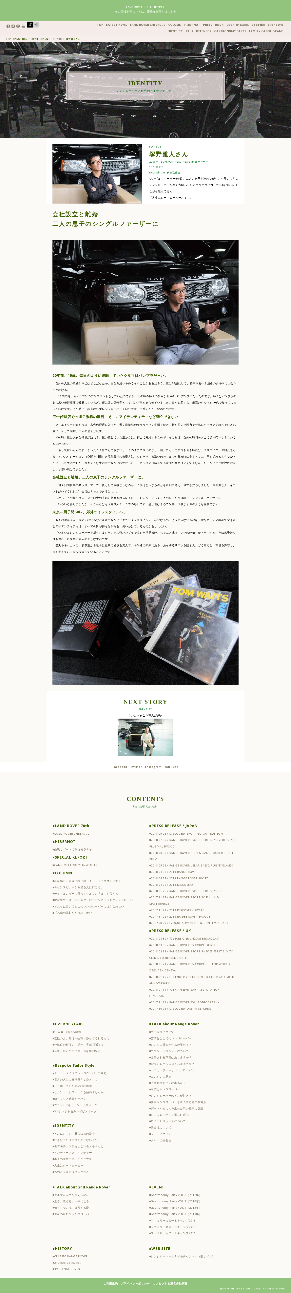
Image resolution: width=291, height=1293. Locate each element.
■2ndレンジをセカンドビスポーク (74, 1105)
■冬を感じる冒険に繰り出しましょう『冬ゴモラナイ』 (88, 881)
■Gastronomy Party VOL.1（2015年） (175, 1207)
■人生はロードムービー (67, 1165)
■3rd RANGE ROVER (66, 1269)
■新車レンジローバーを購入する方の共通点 (177, 1102)
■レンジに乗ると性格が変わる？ (170, 1044)
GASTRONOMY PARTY (230, 31)
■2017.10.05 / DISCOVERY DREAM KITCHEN (180, 1008)
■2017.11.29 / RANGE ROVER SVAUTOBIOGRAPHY (184, 1002)
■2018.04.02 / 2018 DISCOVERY (171, 884)
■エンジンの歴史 (160, 1076)
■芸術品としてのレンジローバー (170, 1038)
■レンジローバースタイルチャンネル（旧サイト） (182, 1256)
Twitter (136, 767)
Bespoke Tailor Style (268, 25)
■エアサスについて (161, 1032)
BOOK (219, 25)
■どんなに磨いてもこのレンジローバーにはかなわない (88, 906)
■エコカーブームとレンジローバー (172, 1070)
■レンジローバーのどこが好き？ (170, 1095)
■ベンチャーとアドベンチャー (72, 1152)
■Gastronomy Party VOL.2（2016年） (175, 1201)
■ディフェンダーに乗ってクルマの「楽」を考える (85, 893)
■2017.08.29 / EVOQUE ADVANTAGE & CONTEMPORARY (188, 923)
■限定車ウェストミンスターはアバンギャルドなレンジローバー (94, 900)
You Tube (172, 767)
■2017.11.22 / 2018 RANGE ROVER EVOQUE (179, 916)
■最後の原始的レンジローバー (72, 1214)
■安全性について (160, 1127)
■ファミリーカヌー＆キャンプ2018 (172, 1220)
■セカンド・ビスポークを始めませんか (78, 1092)
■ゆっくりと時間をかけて (69, 1099)
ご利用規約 (110, 1283)
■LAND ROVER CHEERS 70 (70, 833)
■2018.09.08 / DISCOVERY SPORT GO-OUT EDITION (186, 833)
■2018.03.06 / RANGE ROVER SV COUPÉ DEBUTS (183, 945)
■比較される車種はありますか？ (170, 1057)
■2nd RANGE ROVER (66, 1262)
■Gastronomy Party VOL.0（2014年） (175, 1214)
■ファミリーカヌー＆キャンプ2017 (172, 1227)
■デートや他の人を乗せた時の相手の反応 (176, 1108)
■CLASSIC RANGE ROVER (70, 1256)
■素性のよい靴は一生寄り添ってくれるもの (80, 1038)
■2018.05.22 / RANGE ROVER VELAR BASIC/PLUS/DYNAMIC (191, 865)
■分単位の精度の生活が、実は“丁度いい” (79, 1044)
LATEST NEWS (116, 25)
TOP (100, 25)
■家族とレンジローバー (164, 1089)
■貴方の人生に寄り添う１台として (75, 1079)
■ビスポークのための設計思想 (72, 1086)
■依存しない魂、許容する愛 (70, 1207)
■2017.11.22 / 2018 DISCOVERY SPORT (176, 910)
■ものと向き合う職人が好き (70, 1172)
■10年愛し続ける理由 (66, 1032)
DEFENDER (203, 31)
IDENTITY (175, 31)
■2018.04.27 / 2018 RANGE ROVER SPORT (178, 878)
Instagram (153, 767)
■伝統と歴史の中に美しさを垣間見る (76, 1051)
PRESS (207, 25)
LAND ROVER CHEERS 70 (147, 25)
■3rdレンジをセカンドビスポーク (74, 1111)
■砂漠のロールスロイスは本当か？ (172, 1063)
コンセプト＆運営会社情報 (170, 1283)
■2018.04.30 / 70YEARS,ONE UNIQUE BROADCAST (184, 938)
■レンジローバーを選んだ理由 (169, 1115)
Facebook (119, 767)
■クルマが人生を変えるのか (70, 1195)
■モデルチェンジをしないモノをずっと (78, 1146)
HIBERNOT (192, 25)
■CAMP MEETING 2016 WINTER (75, 865)
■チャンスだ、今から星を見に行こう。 (78, 887)
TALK (189, 31)
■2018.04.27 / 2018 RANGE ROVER (173, 872)
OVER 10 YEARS (237, 25)
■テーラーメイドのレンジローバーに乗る (79, 1073)
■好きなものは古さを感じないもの (75, 1140)
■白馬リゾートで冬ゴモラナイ (72, 849)
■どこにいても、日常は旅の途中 (73, 1133)
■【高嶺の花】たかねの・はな (72, 913)
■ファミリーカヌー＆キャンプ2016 (172, 1233)
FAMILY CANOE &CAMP (266, 31)
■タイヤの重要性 (160, 1140)
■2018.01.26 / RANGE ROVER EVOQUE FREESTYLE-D (186, 891)
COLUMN (174, 25)
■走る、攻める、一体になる (70, 1201)
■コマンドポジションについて (169, 1051)
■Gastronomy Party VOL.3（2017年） (175, 1195)
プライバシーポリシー (135, 1283)
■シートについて (160, 1134)
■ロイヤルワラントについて (167, 1121)
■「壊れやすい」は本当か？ (167, 1083)
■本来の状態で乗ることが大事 (72, 1159)
